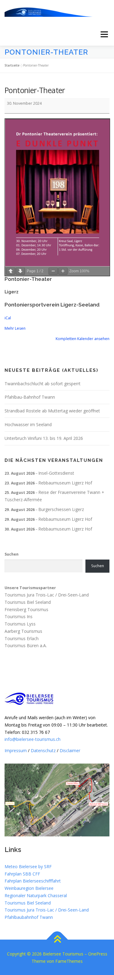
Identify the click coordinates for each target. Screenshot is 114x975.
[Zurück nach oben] (57, 939)
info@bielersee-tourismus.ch (32, 739)
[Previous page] (10, 271)
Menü (104, 34)
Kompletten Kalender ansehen (82, 338)
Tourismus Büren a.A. (26, 646)
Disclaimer (70, 750)
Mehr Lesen (15, 328)
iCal (8, 318)
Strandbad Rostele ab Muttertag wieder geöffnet (52, 411)
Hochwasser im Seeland (28, 424)
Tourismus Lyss (20, 624)
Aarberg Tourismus (23, 631)
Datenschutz (43, 750)
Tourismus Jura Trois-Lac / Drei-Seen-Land (47, 595)
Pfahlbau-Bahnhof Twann (30, 397)
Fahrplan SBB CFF (22, 874)
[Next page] (20, 271)
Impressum (16, 750)
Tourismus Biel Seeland (28, 602)
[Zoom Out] (53, 271)
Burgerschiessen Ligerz (61, 509)
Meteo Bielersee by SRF (28, 866)
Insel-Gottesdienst (56, 473)
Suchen (12, 554)
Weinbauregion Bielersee (29, 888)
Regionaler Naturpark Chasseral (36, 895)
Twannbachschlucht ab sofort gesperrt (43, 383)
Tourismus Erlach (22, 638)
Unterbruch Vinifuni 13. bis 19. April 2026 (44, 438)
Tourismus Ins (19, 617)
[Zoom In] (62, 271)
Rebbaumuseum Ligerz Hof (65, 483)
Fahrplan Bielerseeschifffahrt (33, 881)
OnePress (97, 954)
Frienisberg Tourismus (26, 609)
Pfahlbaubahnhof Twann (29, 917)
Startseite (12, 65)
